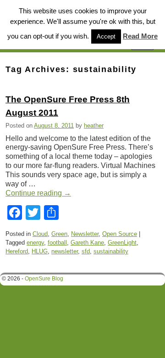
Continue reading (38, 193)
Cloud (40, 233)
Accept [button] (106, 36)
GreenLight (122, 242)
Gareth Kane (87, 242)
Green (59, 233)
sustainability (111, 251)
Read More (140, 36)
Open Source (119, 233)
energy (35, 242)
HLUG (40, 251)
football (57, 242)
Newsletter (85, 233)
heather (94, 125)
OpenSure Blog (44, 278)
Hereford (17, 251)
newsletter (64, 251)
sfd (86, 251)
